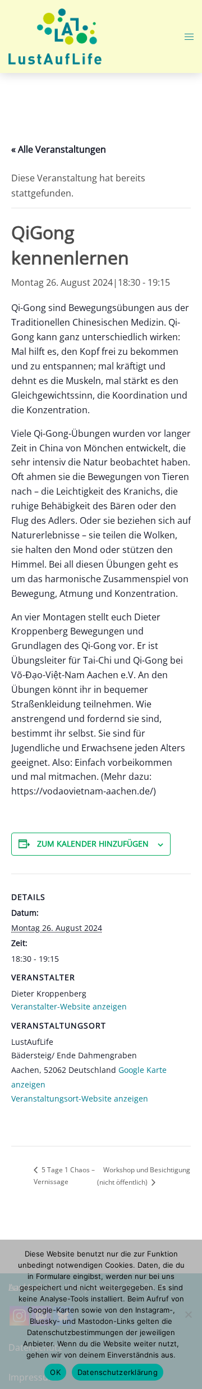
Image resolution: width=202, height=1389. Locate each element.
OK (55, 1372)
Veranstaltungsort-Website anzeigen (79, 1098)
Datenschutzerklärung (117, 1372)
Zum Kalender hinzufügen (93, 843)
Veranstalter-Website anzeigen (69, 1006)
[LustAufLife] (55, 35)
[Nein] (188, 1314)
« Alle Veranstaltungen (58, 149)
